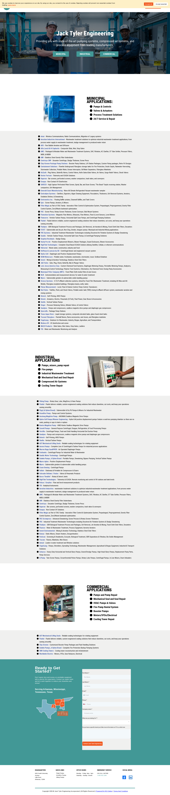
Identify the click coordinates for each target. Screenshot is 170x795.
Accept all (148, 4)
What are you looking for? (89, 718)
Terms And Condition (121, 791)
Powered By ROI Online (104, 791)
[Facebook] (124, 777)
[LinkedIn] (130, 777)
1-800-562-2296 (102, 775)
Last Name (85, 682)
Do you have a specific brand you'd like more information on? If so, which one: (103, 727)
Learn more (12, 5)
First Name (85, 673)
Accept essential (161, 4)
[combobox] (84, 704)
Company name (87, 709)
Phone (84, 700)
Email (84, 691)
